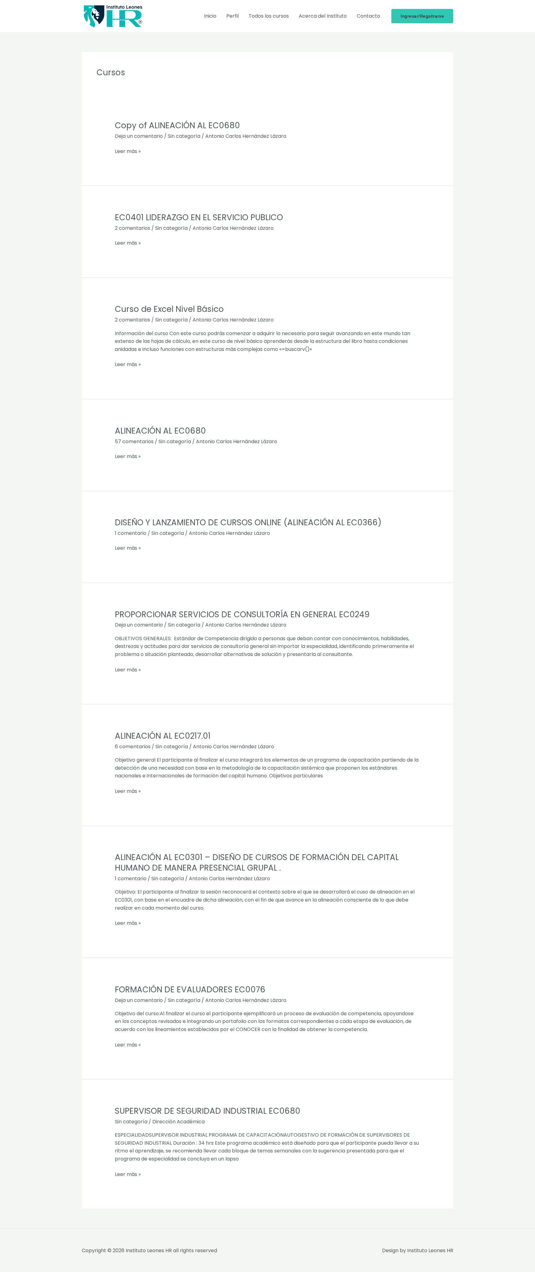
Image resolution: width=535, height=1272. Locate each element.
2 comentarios (132, 228)
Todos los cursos (269, 16)
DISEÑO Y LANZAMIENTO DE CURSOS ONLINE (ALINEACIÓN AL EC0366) (248, 522)
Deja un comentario (139, 136)
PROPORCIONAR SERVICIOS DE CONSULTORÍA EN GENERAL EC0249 (242, 614)
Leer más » (128, 151)
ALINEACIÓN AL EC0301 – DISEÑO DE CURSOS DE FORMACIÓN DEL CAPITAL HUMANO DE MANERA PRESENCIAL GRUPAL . (257, 862)
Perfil (232, 16)
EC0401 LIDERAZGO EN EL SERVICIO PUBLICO (199, 217)
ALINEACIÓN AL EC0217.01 (163, 735)
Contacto (368, 16)
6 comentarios (132, 746)
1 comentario (130, 533)
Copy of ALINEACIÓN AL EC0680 (177, 125)
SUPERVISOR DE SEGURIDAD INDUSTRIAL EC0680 (207, 1111)
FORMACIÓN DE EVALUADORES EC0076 (190, 989)
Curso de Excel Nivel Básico (169, 309)
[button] (422, 16)
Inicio (210, 16)
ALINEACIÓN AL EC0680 (160, 430)
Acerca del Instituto (323, 16)
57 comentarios (134, 441)
